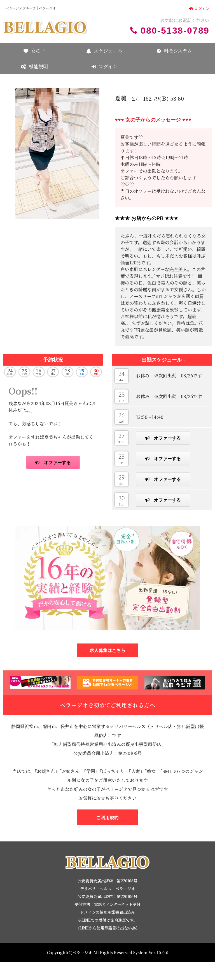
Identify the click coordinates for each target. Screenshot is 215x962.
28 (121, 458)
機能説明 (38, 66)
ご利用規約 (107, 817)
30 (121, 499)
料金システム (178, 50)
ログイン (201, 8)
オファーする (167, 438)
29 (121, 479)
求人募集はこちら (107, 650)
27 (121, 437)
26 (121, 416)
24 (121, 375)
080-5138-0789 (175, 31)
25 (121, 396)
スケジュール (108, 50)
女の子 (38, 50)
